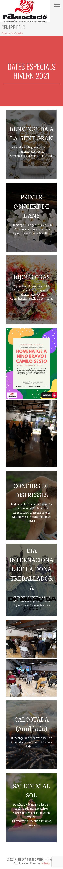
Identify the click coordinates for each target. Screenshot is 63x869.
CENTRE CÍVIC (13, 27)
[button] (58, 5)
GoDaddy (45, 863)
